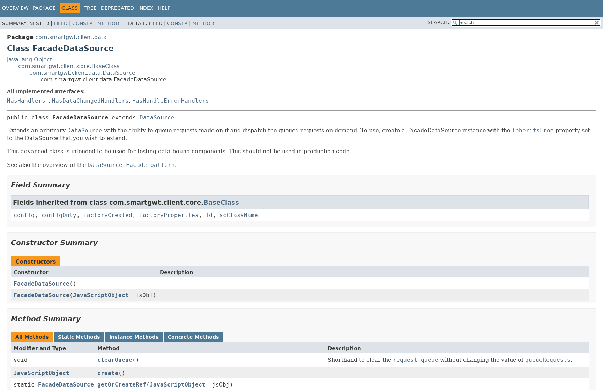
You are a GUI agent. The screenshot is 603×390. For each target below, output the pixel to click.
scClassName (238, 215)
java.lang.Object (29, 59)
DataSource (157, 117)
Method (108, 23)
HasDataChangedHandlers (90, 100)
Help (164, 8)
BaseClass (221, 202)
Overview (15, 8)
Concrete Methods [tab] (193, 337)
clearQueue (114, 359)
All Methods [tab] (32, 337)
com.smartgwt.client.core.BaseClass (68, 66)
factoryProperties (169, 215)
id (209, 215)
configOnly (59, 215)
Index (146, 8)
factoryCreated (107, 215)
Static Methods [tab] (79, 337)
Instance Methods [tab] (133, 337)
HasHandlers (26, 100)
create (107, 373)
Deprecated (117, 8)
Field (61, 23)
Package (44, 8)
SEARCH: (438, 22)
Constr (82, 23)
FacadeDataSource (41, 283)
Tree (90, 8)
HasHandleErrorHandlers (170, 100)
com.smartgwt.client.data (71, 37)
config (24, 215)
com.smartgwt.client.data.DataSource (82, 72)
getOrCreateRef (121, 384)
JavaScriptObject (101, 295)
